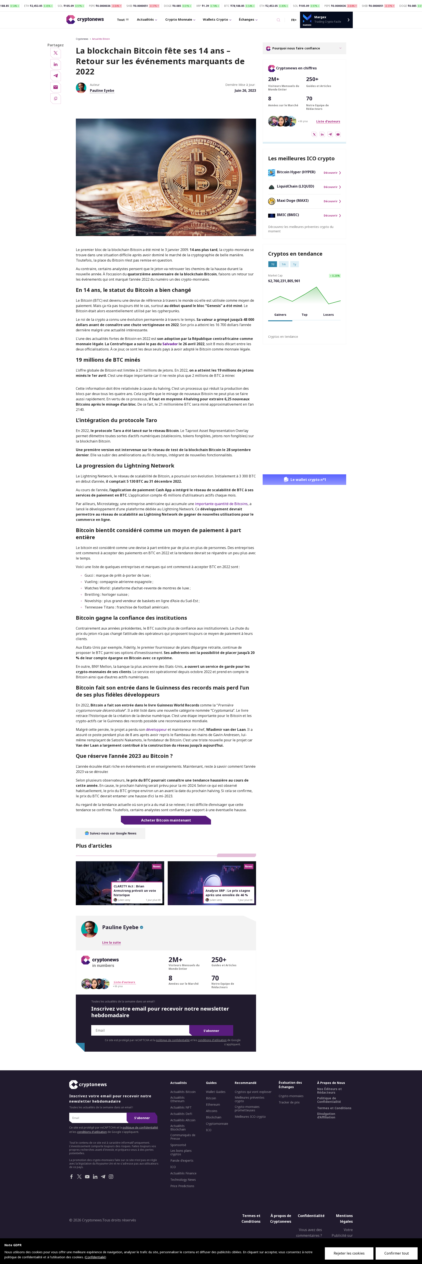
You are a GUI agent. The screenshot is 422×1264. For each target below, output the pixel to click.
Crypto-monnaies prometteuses (247, 1108)
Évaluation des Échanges (290, 1084)
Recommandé (245, 1083)
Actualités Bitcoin (101, 38)
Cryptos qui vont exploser (253, 1092)
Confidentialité (311, 1215)
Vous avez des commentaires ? (309, 1233)
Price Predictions (182, 1186)
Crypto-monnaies (291, 1096)
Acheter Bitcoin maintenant (166, 820)
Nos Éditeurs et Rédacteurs (329, 1090)
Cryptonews (82, 38)
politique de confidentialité (173, 1040)
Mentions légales (344, 1218)
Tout (121, 19)
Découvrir (331, 173)
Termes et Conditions (334, 1108)
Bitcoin (211, 1098)
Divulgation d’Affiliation (326, 1115)
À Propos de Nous (331, 1083)
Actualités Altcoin (182, 1120)
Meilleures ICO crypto (250, 1116)
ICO (173, 1167)
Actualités (145, 19)
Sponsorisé (178, 1145)
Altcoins (211, 1111)
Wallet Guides (216, 1092)
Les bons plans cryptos (181, 1152)
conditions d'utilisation (212, 1040)
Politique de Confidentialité (329, 1099)
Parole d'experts (181, 1160)
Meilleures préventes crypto (249, 1099)
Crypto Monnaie (178, 19)
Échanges (246, 19)
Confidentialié (95, 1257)
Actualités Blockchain (178, 1127)
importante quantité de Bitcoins (221, 503)
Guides (211, 1083)
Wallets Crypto (215, 19)
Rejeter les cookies (349, 1253)
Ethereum (213, 1104)
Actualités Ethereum (177, 1099)
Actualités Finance (183, 1173)
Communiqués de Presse (182, 1136)
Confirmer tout (396, 1253)
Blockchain (213, 1117)
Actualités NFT (181, 1107)
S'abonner (211, 1031)
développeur (156, 729)
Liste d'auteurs (328, 121)
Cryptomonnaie (217, 1123)
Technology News (183, 1179)
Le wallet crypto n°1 (308, 479)
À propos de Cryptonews (280, 1218)
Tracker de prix (289, 1102)
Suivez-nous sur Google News (112, 833)
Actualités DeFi (181, 1114)
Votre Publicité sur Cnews (342, 1236)
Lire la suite (111, 942)
